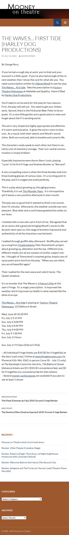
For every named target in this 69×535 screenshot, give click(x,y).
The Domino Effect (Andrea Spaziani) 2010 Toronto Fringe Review (34, 410)
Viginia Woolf (42, 83)
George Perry (28, 56)
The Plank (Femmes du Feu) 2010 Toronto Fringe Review (30, 399)
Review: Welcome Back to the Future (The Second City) (29, 462)
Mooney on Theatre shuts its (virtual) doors (23, 442)
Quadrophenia (26, 244)
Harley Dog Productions (18, 95)
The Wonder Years (33, 191)
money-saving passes (23, 375)
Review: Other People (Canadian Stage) (21, 448)
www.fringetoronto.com (48, 356)
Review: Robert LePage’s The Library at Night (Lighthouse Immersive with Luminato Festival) (30, 455)
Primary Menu (65, 22)
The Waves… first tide (13, 87)
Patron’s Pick (46, 283)
